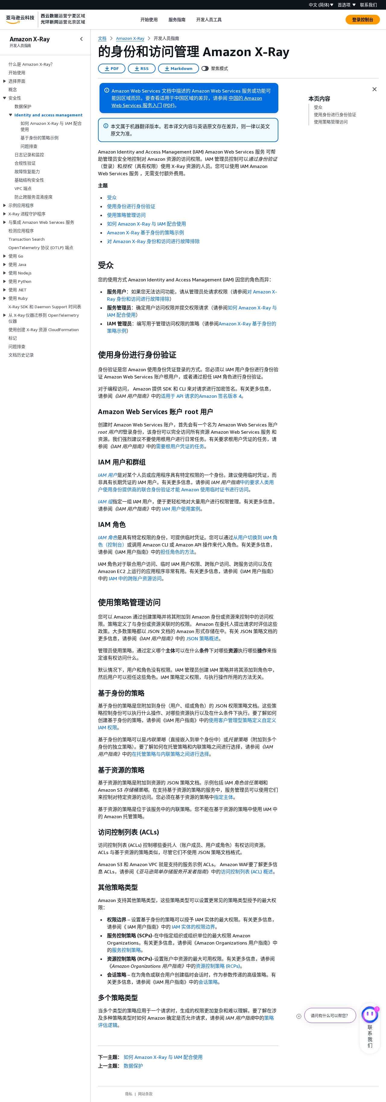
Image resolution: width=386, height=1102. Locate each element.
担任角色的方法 (177, 552)
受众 (112, 198)
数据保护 (133, 1066)
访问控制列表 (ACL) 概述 (247, 872)
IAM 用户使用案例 (181, 509)
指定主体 (223, 797)
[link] (166, 38)
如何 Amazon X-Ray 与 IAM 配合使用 (146, 224)
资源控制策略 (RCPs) (218, 966)
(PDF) (169, 105)
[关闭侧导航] (81, 39)
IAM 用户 (107, 475)
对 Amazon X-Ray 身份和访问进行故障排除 (153, 241)
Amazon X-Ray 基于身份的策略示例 (145, 233)
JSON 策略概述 (202, 638)
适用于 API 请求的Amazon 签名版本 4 (201, 396)
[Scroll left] (136, 19)
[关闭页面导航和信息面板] (374, 89)
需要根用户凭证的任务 (180, 446)
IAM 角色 (107, 537)
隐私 (128, 1094)
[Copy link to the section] (93, 265)
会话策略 (208, 982)
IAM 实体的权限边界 (193, 927)
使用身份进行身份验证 (131, 206)
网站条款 (145, 1094)
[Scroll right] (226, 19)
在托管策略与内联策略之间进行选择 (170, 754)
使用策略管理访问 (126, 215)
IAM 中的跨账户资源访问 (135, 578)
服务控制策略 (126, 950)
